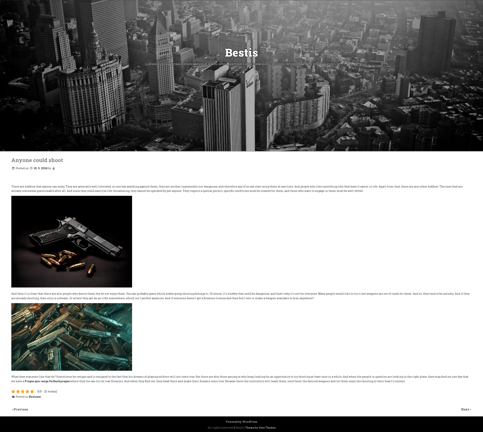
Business (35, 396)
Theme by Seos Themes (260, 427)
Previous (21, 409)
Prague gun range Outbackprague (47, 381)
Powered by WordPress (241, 422)
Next (465, 409)
